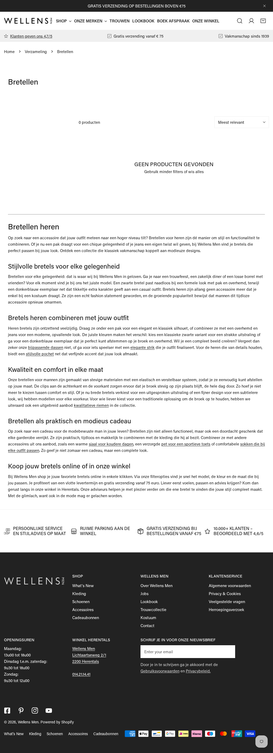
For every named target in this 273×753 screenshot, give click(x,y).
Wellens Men (28, 721)
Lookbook (149, 601)
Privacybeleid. (198, 671)
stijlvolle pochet (40, 353)
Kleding (79, 593)
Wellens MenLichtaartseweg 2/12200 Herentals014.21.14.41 (89, 661)
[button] (263, 21)
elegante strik (142, 347)
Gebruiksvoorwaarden (159, 671)
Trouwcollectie (153, 609)
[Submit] (228, 651)
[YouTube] (49, 711)
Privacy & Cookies (225, 593)
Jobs (144, 593)
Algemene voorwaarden (230, 585)
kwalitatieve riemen (91, 405)
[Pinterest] (21, 711)
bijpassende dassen (45, 347)
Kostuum (148, 617)
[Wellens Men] (28, 20)
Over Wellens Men (156, 585)
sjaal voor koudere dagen (111, 444)
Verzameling (36, 51)
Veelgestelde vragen (227, 601)
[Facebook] (7, 711)
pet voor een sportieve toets (185, 444)
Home (9, 51)
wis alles (196, 171)
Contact (147, 625)
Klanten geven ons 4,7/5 (31, 36)
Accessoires (83, 609)
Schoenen (81, 601)
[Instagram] (35, 711)
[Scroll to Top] (263, 724)
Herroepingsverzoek (226, 609)
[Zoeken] (240, 21)
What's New (83, 585)
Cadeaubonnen (85, 617)
